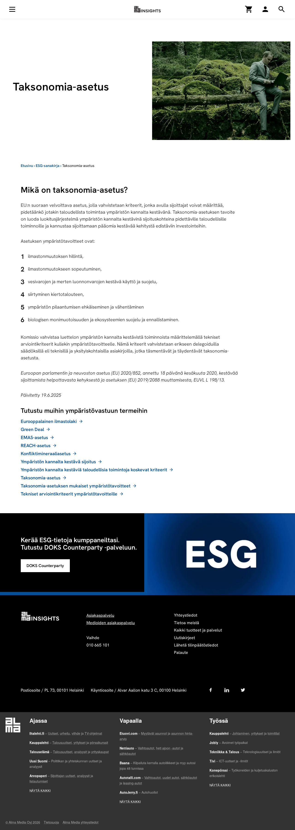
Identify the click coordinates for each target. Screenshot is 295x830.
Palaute (181, 652)
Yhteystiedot (185, 615)
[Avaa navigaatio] (12, 9)
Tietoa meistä (186, 622)
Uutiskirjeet (184, 637)
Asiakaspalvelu (100, 615)
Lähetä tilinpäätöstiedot (196, 645)
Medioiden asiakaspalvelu (110, 622)
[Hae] (265, 9)
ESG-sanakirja (47, 165)
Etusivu (27, 165)
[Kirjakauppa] (249, 9)
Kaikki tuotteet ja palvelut (198, 630)
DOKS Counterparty (45, 565)
